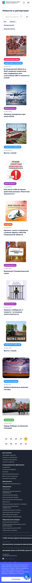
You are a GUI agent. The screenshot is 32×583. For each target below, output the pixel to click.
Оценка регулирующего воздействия (10, 507)
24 (6, 439)
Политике (20, 573)
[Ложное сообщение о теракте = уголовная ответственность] (16, 290)
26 (16, 439)
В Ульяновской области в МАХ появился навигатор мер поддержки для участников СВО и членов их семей (16, 73)
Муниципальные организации (12, 499)
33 (26, 444)
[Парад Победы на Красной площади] (16, 406)
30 (11, 444)
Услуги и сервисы (8, 462)
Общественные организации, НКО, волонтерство (14, 525)
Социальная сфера (12, 59)
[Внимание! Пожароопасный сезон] (16, 251)
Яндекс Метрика (6, 566)
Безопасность (10, 108)
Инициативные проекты (10, 522)
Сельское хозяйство (13, 147)
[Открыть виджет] (27, 576)
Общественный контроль (11, 519)
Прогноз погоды (11, 381)
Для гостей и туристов (9, 476)
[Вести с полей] (16, 133)
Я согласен (16, 579)
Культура (8, 224)
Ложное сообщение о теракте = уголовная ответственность (13, 312)
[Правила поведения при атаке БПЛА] (16, 95)
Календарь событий (9, 455)
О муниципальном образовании (13, 465)
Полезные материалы (9, 459)
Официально (6, 486)
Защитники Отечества (13, 63)
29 (6, 444)
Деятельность (7, 481)
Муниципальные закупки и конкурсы (14, 504)
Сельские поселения (9, 478)
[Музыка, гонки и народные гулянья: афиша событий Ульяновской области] (16, 211)
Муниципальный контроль (11, 512)
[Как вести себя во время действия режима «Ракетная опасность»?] (16, 170)
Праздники (9, 420)
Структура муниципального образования (11, 492)
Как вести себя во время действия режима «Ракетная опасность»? (17, 192)
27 (21, 439)
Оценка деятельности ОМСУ (11, 528)
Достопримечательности (10, 474)
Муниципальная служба (10, 497)
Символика (6, 467)
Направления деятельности (11, 483)
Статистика (6, 489)
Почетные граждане (9, 469)
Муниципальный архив (10, 495)
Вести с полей (10, 153)
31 (16, 444)
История (5, 472)
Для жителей (6, 453)
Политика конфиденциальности (9, 555)
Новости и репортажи (9, 457)
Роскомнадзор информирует (12, 516)
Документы (6, 502)
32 (21, 444)
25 (11, 439)
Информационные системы (11, 510)
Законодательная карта (10, 514)
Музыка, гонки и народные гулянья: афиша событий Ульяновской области (16, 232)
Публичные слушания (9, 530)
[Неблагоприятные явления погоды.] (16, 368)
